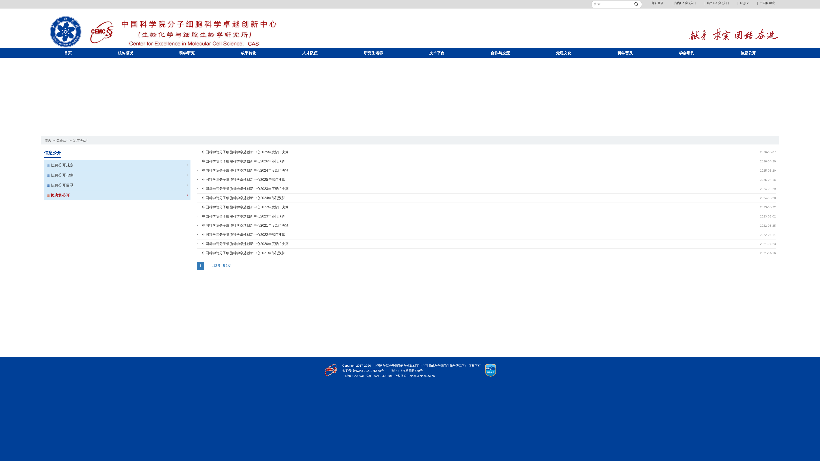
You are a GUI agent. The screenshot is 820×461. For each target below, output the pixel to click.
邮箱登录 (657, 3)
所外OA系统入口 (718, 3)
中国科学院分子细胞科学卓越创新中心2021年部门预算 (243, 253)
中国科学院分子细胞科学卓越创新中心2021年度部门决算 (245, 225)
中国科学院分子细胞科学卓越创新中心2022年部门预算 (243, 234)
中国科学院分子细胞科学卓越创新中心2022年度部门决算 (245, 207)
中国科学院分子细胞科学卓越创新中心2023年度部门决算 (245, 189)
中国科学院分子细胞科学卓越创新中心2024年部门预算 (243, 198)
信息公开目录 (62, 185)
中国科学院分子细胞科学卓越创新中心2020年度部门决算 (245, 244)
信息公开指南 (62, 175)
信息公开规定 (62, 165)
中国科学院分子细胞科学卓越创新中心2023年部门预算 (243, 216)
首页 (48, 140)
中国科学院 (767, 3)
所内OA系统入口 (685, 3)
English (744, 3)
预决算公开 (80, 140)
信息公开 (62, 140)
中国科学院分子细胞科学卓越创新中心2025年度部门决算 (245, 152)
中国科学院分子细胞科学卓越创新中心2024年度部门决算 (245, 170)
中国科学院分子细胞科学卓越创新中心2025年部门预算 (243, 179)
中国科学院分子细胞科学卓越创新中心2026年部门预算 (243, 161)
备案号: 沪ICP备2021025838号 (363, 370)
